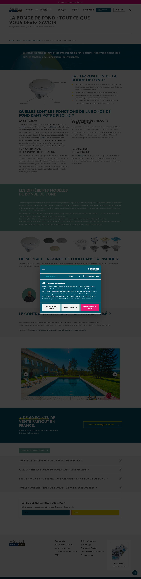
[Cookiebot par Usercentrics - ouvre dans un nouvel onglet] (90, 269)
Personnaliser (69, 307)
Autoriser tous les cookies (89, 307)
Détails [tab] (70, 276)
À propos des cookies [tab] (91, 276)
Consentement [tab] (50, 276)
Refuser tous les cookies (51, 307)
